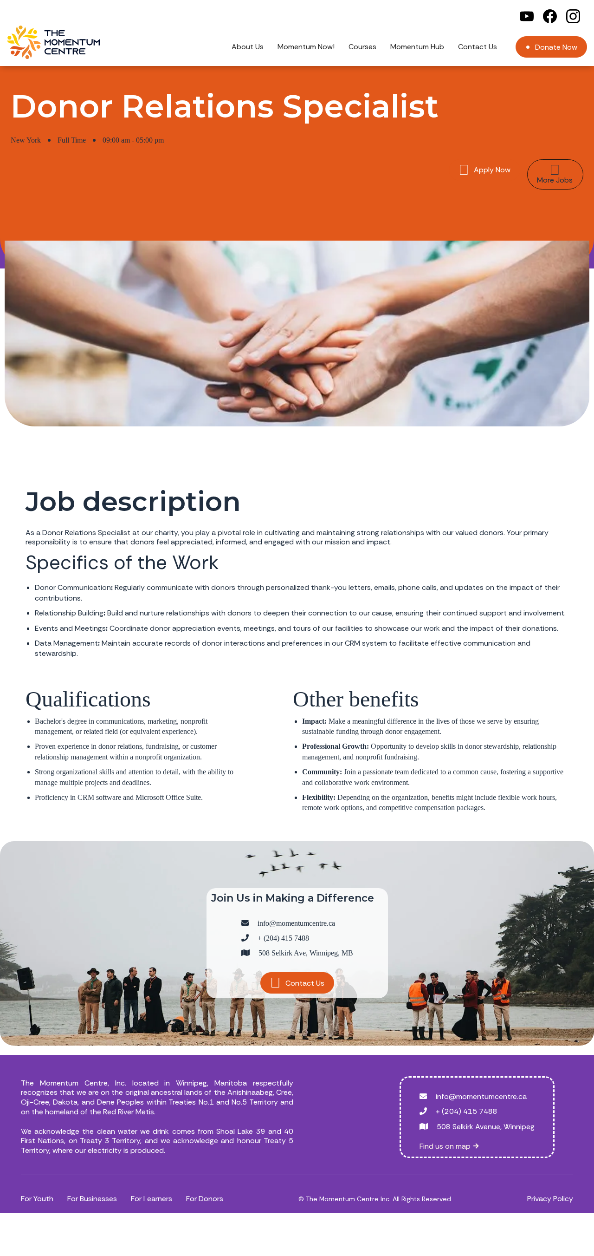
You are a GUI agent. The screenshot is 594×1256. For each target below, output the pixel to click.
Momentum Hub (417, 47)
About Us (248, 47)
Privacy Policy (550, 1199)
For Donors (204, 1199)
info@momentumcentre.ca (296, 923)
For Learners (151, 1199)
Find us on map (449, 1146)
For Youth (37, 1199)
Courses (362, 47)
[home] (53, 42)
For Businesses (92, 1199)
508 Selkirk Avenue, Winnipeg (486, 1127)
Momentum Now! (306, 47)
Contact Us (477, 47)
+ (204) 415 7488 (283, 938)
